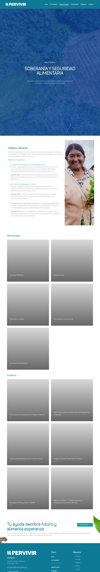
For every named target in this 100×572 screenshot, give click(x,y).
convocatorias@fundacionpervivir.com (17, 567)
